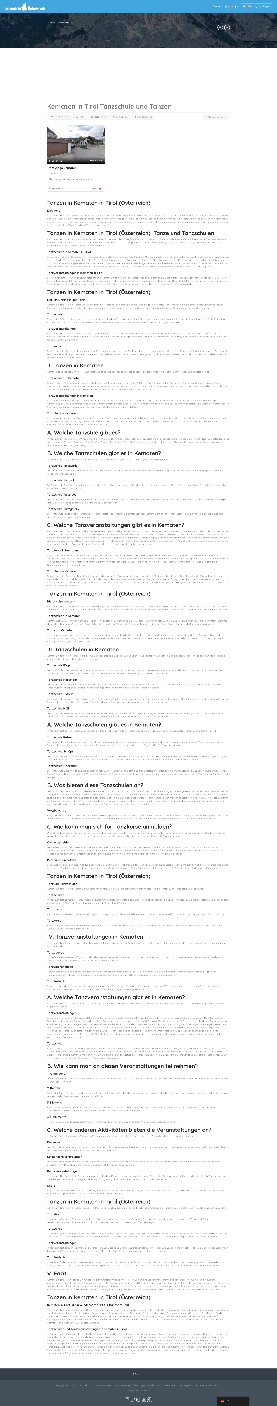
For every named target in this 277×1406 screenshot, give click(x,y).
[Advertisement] (138, 70)
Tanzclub (53, 173)
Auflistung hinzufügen (257, 6)
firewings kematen (63, 168)
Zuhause (51, 22)
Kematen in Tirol (59, 188)
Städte (216, 6)
